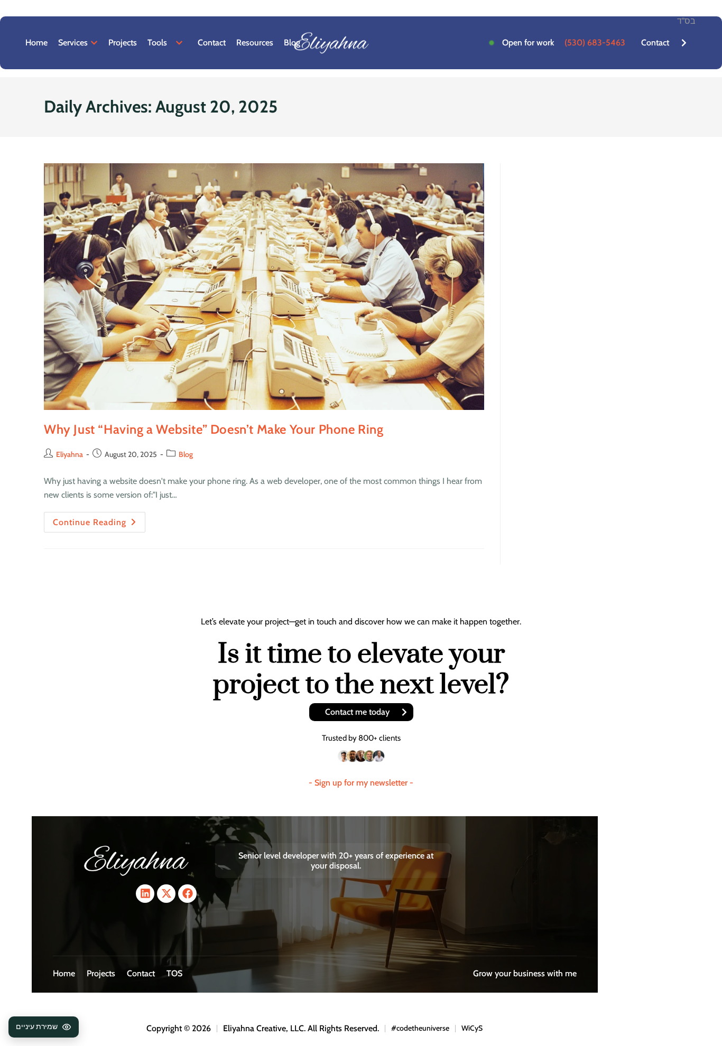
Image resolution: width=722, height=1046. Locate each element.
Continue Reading (99, 519)
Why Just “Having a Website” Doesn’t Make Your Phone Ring (214, 429)
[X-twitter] (166, 893)
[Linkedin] (145, 893)
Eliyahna (69, 454)
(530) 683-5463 (594, 43)
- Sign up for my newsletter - (361, 783)
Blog (186, 454)
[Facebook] (187, 893)
